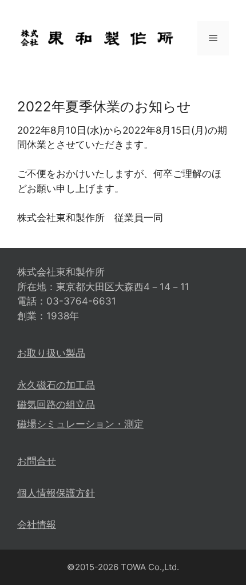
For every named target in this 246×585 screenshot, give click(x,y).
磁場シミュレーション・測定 (80, 424)
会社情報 (36, 524)
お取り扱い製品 (51, 353)
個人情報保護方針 (56, 493)
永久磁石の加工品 (56, 385)
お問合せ (36, 461)
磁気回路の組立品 (56, 404)
